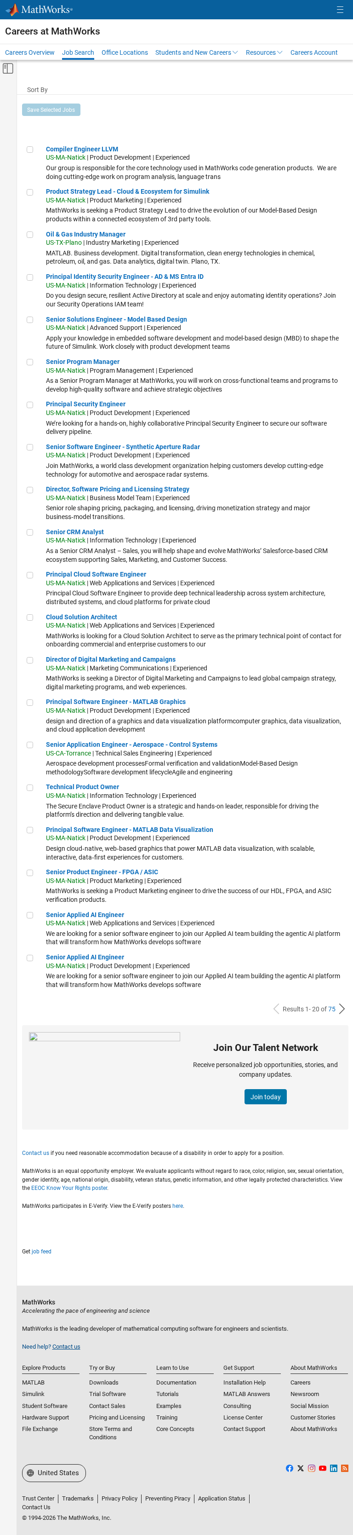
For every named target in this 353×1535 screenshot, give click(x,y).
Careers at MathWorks (52, 31)
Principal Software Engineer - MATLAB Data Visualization (129, 829)
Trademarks (78, 1498)
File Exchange (40, 1428)
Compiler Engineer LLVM (82, 149)
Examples (169, 1405)
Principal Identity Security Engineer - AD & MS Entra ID (125, 276)
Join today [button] (266, 1097)
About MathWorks (313, 1428)
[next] (342, 1009)
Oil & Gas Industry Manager (85, 234)
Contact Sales (107, 1405)
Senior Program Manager (83, 361)
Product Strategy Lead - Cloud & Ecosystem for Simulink (127, 191)
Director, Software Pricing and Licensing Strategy (117, 489)
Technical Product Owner (82, 787)
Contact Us (36, 1507)
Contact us (35, 1153)
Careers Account (314, 52)
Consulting (237, 1405)
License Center (242, 1417)
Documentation (176, 1382)
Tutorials (167, 1394)
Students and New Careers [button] (193, 52)
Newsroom (304, 1394)
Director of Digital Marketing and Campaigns (111, 659)
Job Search (78, 52)
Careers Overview (30, 52)
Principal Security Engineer (85, 404)
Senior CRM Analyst (75, 532)
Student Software (45, 1405)
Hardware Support (45, 1417)
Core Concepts (175, 1428)
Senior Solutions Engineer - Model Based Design (116, 319)
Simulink (33, 1394)
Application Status (221, 1498)
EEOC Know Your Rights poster (69, 1188)
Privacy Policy (119, 1498)
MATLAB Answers (246, 1394)
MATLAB (33, 1382)
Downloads (104, 1382)
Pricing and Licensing (117, 1417)
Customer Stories (313, 1417)
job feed (41, 1251)
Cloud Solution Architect (81, 617)
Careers (300, 1382)
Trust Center (38, 1498)
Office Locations (125, 52)
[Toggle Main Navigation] (340, 9)
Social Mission (309, 1405)
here (177, 1206)
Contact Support (244, 1428)
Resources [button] (261, 52)
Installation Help (244, 1382)
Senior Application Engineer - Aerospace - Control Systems (131, 744)
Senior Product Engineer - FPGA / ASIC (102, 872)
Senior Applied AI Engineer (85, 914)
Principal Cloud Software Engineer (96, 574)
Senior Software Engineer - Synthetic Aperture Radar (123, 446)
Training (166, 1417)
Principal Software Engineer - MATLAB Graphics (116, 701)
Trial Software (107, 1394)
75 (332, 1009)
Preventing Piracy (167, 1498)
